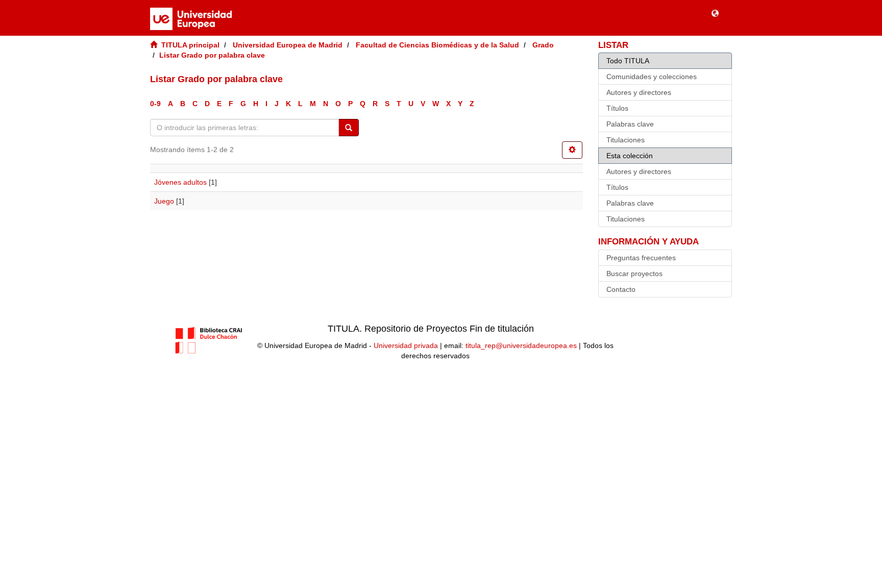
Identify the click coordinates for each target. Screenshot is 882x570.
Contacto (620, 289)
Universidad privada (406, 345)
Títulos (617, 108)
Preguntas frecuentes (641, 258)
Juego (164, 201)
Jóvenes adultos (180, 182)
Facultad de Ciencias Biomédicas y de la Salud (437, 45)
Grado (543, 45)
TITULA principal (190, 45)
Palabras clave (630, 124)
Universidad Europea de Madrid (287, 45)
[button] (715, 12)
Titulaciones (625, 140)
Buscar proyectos (634, 273)
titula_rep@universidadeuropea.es (521, 345)
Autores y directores (638, 92)
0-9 (155, 104)
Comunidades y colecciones (651, 76)
